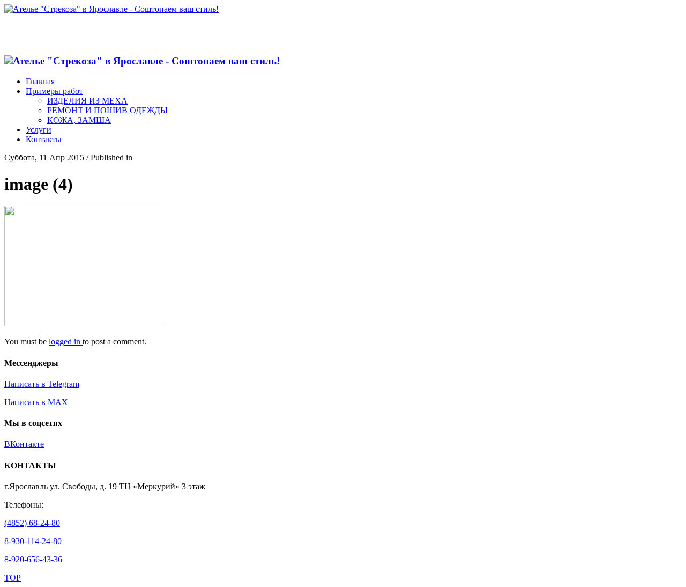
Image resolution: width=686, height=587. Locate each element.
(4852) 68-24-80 (32, 522)
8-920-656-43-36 (33, 559)
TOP (12, 577)
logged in (66, 341)
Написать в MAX (36, 402)
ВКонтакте (24, 444)
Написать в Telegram (41, 383)
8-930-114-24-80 (33, 541)
